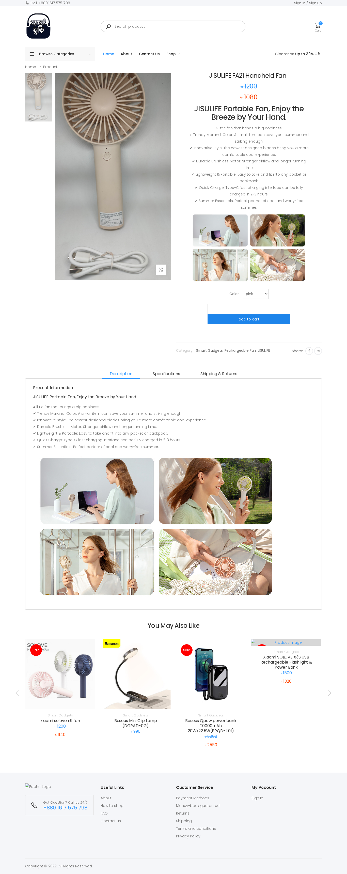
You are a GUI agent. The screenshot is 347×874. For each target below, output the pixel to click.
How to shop (112, 805)
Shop (171, 53)
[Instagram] (318, 351)
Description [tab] (121, 374)
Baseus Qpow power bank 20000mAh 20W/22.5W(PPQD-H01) (210, 726)
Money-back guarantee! (198, 805)
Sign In (257, 798)
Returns (183, 813)
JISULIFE (264, 350)
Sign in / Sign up (308, 3)
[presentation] (17, 693)
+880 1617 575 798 (65, 808)
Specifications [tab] (166, 374)
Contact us (111, 820)
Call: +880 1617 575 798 (50, 3)
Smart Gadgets (209, 350)
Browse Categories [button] (56, 53)
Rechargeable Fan (240, 350)
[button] (318, 26)
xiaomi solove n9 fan (60, 721)
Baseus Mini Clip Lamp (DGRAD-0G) (135, 723)
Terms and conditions (196, 828)
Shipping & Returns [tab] (218, 374)
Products (51, 66)
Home (108, 53)
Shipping (184, 820)
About (126, 53)
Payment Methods (192, 798)
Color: (234, 293)
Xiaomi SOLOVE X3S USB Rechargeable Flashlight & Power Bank (286, 662)
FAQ (104, 813)
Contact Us (149, 53)
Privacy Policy (188, 836)
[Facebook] (309, 351)
